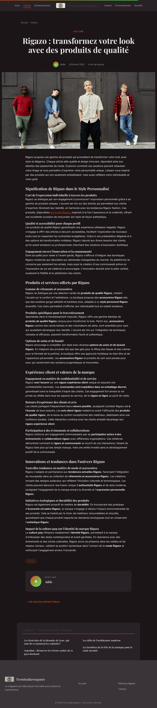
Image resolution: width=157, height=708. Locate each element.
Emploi (108, 5)
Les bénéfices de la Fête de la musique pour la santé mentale (107, 649)
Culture (27, 5)
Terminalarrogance (82, 5)
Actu (17, 5)
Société (138, 5)
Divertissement (42, 5)
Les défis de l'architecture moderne (102, 640)
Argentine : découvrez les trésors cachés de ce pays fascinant (48, 652)
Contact (122, 689)
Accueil (24, 22)
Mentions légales (126, 683)
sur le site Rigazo (60, 212)
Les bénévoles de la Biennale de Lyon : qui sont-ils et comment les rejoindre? (46, 642)
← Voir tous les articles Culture (42, 601)
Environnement (123, 5)
